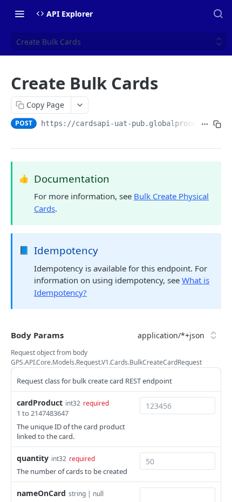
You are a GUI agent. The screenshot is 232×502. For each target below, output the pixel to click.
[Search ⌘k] (218, 13)
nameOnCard (41, 493)
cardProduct (40, 403)
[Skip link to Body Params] (3, 335)
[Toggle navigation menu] (19, 13)
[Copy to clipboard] (217, 124)
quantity (33, 458)
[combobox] (177, 405)
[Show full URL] (205, 124)
